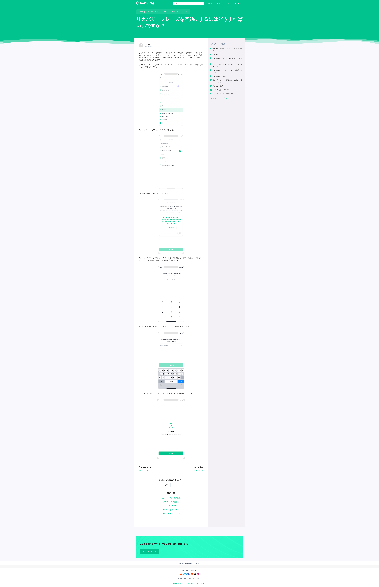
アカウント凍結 (197, 470)
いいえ (175, 485)
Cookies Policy (200, 583)
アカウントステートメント (171, 514)
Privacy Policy (188, 583)
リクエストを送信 (149, 551)
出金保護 (216, 54)
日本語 (226, 3)
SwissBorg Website (214, 3)
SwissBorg (141, 12)
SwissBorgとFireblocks (221, 90)
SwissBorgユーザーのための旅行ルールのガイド (227, 59)
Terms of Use (177, 583)
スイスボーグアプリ (154, 12)
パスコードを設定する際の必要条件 (224, 94)
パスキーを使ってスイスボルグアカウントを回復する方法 (227, 65)
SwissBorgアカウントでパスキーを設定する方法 (227, 71)
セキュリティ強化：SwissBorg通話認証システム (227, 49)
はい (166, 485)
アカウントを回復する (171, 502)
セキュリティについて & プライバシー (176, 12)
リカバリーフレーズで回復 (171, 498)
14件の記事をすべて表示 (218, 98)
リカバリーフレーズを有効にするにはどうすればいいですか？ (227, 81)
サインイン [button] (237, 3)
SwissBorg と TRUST (146, 470)
